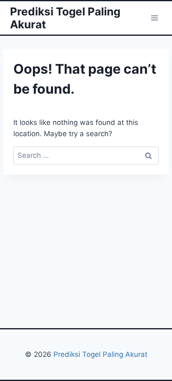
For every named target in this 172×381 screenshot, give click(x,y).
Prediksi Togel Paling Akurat (100, 354)
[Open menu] (154, 17)
